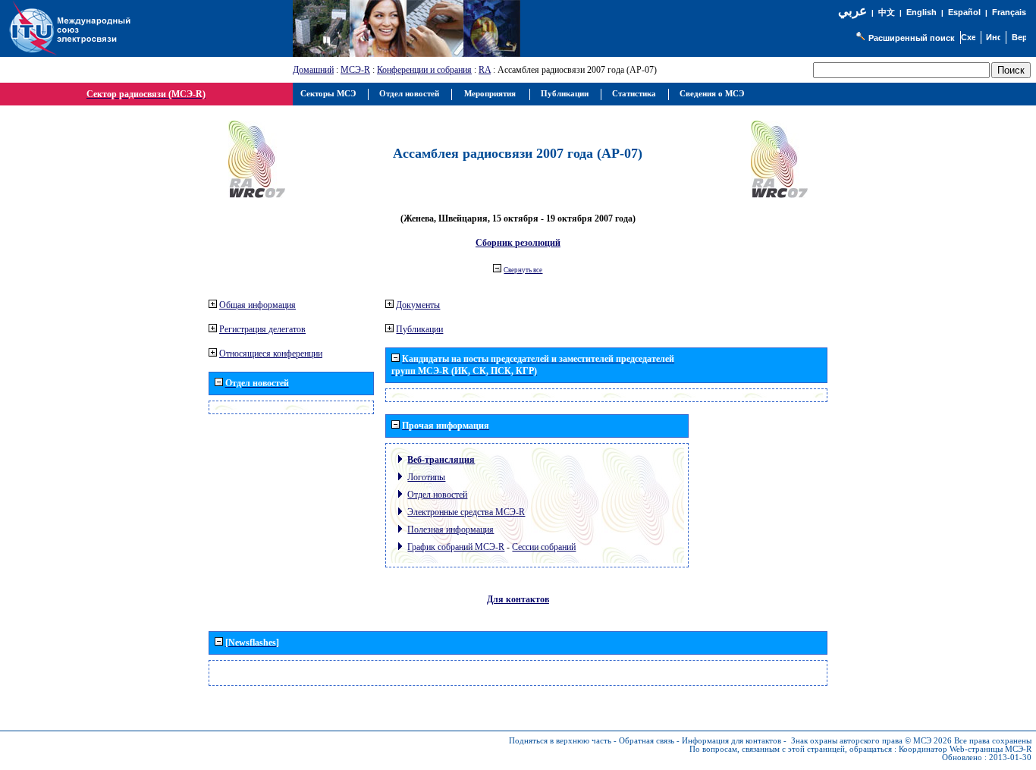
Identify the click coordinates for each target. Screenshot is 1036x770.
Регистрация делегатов (262, 329)
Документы (418, 305)
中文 (886, 12)
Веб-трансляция (441, 459)
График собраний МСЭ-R (455, 547)
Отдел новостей (437, 494)
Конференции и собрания (424, 69)
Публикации (419, 329)
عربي (852, 11)
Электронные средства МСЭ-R (466, 512)
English (921, 12)
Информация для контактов (731, 741)
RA (485, 69)
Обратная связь (646, 741)
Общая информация (257, 305)
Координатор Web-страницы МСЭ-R (965, 749)
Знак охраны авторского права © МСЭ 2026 (871, 741)
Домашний (313, 69)
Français (1009, 12)
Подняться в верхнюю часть (560, 741)
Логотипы (426, 477)
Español (964, 12)
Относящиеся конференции (270, 353)
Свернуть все (523, 270)
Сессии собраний (544, 547)
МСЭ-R (355, 69)
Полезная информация (450, 529)
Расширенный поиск (911, 37)
